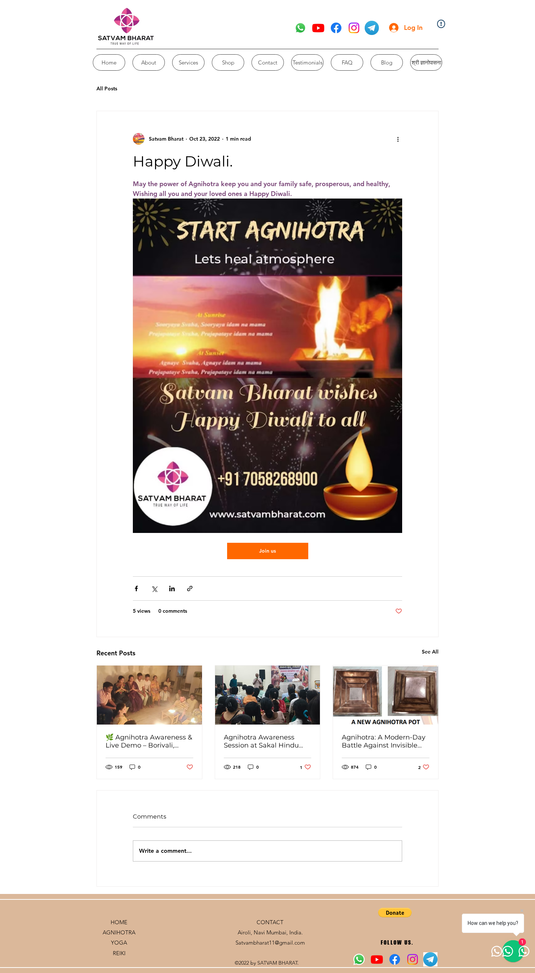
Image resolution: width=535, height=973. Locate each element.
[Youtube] (318, 28)
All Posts (106, 88)
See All (430, 651)
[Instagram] (354, 28)
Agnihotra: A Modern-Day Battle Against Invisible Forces (383, 741)
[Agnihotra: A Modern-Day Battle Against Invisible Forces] (385, 695)
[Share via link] (189, 588)
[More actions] (397, 138)
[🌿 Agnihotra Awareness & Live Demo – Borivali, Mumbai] (149, 695)
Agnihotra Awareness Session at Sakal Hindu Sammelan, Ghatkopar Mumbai (261, 741)
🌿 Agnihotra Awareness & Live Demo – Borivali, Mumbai (149, 741)
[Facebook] (336, 28)
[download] (372, 28)
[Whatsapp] (300, 28)
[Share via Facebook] (136, 588)
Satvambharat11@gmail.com (270, 942)
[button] (395, 912)
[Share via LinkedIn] (172, 588)
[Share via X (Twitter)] (154, 588)
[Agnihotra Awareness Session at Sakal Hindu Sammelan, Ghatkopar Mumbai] (267, 695)
